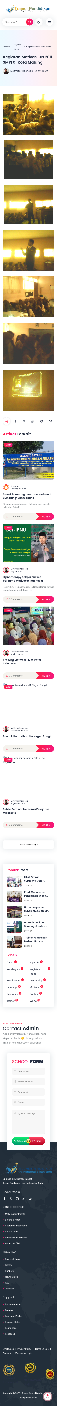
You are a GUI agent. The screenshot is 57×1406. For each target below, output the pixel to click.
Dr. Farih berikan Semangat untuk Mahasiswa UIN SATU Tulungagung (36, 924)
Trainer (12, 1000)
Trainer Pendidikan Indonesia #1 (37, 1393)
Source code (11, 1231)
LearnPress (11, 1328)
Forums (9, 1310)
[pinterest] (42, 421)
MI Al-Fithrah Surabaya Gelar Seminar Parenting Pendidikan (35, 879)
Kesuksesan (15, 980)
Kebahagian (14, 969)
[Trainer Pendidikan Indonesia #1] (28, 8)
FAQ (7, 1282)
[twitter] (24, 421)
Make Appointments (15, 1214)
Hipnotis (36, 962)
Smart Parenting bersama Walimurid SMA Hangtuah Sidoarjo (27, 496)
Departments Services (16, 1237)
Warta (35, 1000)
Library (8, 1265)
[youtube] (30, 1198)
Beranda (6, 47)
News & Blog (11, 1276)
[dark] (39, 22)
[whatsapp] (33, 421)
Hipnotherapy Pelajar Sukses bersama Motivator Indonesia (23, 579)
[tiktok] (23, 1198)
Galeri (8, 445)
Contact (7, 1353)
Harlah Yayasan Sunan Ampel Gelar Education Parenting (36, 909)
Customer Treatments (16, 1225)
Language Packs (13, 1316)
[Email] (50, 421)
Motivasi (36, 987)
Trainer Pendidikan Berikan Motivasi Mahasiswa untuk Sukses (35, 939)
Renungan (14, 994)
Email (38, 1141)
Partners (9, 1271)
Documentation (13, 1304)
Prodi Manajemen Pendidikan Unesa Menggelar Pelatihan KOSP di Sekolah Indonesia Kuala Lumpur (37, 894)
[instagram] (17, 1198)
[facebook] (15, 421)
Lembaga (13, 987)
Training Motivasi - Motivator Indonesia (22, 661)
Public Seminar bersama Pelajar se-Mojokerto (27, 811)
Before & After (12, 1219)
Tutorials (9, 1288)
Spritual (35, 994)
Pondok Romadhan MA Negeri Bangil (27, 736)
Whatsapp (22, 1141)
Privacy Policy (24, 1349)
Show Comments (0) (29, 844)
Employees (8, 1349)
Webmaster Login (23, 1353)
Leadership (37, 980)
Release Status (12, 1322)
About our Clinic (13, 1243)
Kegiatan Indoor (17, 46)
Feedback (10, 1334)
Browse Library (12, 1259)
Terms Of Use (42, 1349)
